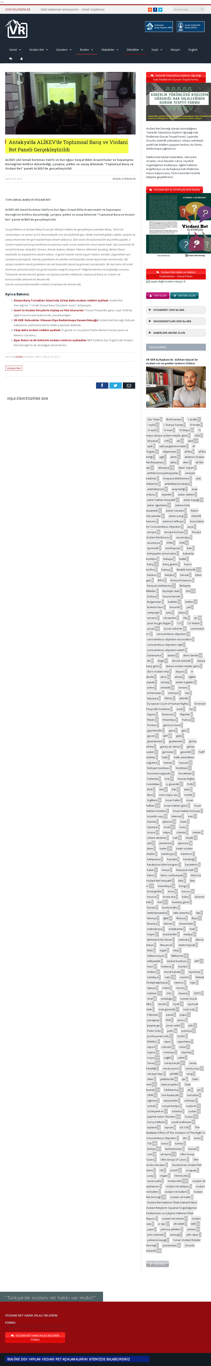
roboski (166, 1047)
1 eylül (151, 425)
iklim (187, 789)
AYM (182, 543)
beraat (184, 575)
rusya (150, 1057)
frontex (151, 725)
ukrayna (165, 1154)
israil (167, 827)
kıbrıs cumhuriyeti (172, 875)
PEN (168, 1020)
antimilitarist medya (177, 484)
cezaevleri (169, 618)
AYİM (169, 543)
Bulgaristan (154, 602)
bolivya (151, 596)
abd (190, 441)
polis (170, 1031)
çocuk (150, 628)
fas (191, 709)
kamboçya (167, 854)
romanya (169, 1052)
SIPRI (150, 1095)
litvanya (152, 923)
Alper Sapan (186, 467)
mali (192, 929)
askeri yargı (176, 516)
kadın (163, 848)
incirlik (188, 795)
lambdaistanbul (157, 913)
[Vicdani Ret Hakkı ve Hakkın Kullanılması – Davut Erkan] (168, 281)
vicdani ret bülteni (176, 1192)
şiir (183, 1079)
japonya (183, 843)
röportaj (186, 1052)
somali (151, 1106)
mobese (166, 966)
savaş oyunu (171, 1068)
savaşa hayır (155, 1074)
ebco (164, 677)
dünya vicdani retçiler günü (183, 666)
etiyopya (152, 698)
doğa (161, 661)
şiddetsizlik (167, 1079)
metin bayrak (187, 945)
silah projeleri (169, 1084)
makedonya (154, 929)
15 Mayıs (184, 430)
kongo (183, 886)
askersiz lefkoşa (173, 521)
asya (190, 526)
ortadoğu (166, 998)
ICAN (190, 784)
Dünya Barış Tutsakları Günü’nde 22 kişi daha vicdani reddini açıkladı (61, 300)
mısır (150, 966)
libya (195, 918)
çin (196, 618)
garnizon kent (171, 725)
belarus (152, 575)
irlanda (151, 821)
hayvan (183, 762)
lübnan (168, 923)
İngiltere (152, 800)
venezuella (154, 1181)
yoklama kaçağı (156, 1240)
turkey (179, 1143)
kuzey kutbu (170, 907)
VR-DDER (178, 1224)
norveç (180, 988)
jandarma (165, 843)
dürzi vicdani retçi (158, 671)
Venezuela (181, 1175)
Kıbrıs (150, 875)
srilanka (177, 1111)
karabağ (188, 859)
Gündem (62, 50)
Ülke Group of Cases (173, 1159)
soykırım (191, 1106)
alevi (186, 462)
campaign (153, 612)
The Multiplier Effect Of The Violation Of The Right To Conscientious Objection (175, 1132)
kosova (151, 897)
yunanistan (170, 1245)
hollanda (152, 779)
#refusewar (173, 419)
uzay (150, 1175)
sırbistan (189, 1100)
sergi (189, 1074)
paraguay (153, 1020)
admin (19, 356)
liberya (180, 918)
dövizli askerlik (181, 661)
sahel (181, 1057)
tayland (152, 1127)
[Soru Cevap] (51, 1292)
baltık (182, 559)
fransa (186, 720)
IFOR (150, 789)
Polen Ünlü (154, 1031)
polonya (186, 1031)
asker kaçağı (191, 500)
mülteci (151, 972)
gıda (178, 736)
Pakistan (152, 1015)
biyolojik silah (171, 591)
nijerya (151, 988)
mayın (151, 934)
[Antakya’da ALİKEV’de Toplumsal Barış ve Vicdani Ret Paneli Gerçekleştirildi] (70, 133)
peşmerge (153, 1025)
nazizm (184, 977)
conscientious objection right (165, 644)
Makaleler (107, 50)
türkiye (151, 1149)
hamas (168, 762)
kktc (180, 880)
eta (187, 693)
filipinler (185, 714)
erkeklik (165, 687)
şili (189, 1090)
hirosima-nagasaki (158, 773)
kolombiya (164, 886)
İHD (174, 789)
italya (166, 832)
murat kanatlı (172, 972)
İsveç (182, 827)
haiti (164, 757)
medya (188, 934)
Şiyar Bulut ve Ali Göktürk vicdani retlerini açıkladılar (50, 340)
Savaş (151, 1063)
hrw (167, 779)
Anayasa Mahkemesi (176, 478)
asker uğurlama (157, 505)
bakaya (168, 559)
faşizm (151, 714)
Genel (13, 50)
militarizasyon (156, 956)
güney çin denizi (170, 746)
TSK (149, 1143)
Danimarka (154, 655)
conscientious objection (171, 634)
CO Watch (194, 623)
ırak (175, 838)
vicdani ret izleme (173, 1218)
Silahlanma (171, 1090)
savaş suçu (192, 1068)
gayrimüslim (154, 730)
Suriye (189, 1116)
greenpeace (154, 741)
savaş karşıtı (172, 1063)
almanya (163, 467)
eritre (150, 687)
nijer (193, 982)
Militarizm (177, 956)
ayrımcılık (153, 548)
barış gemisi (170, 564)
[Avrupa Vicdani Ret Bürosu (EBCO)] (190, 31)
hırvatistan (185, 773)
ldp (198, 913)
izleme (196, 832)
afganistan (169, 451)
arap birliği (178, 489)
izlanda (181, 832)
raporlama (184, 1041)
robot (182, 1047)
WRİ (193, 1224)
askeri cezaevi (175, 510)
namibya (152, 977)
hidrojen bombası (158, 768)
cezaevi (152, 618)
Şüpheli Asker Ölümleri (161, 1116)
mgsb (163, 950)
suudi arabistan (181, 1122)
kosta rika (169, 897)
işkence (167, 821)
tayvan (169, 1127)
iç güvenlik (172, 784)
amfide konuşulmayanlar (162, 473)
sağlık (167, 1057)
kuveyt (151, 907)
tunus (165, 1143)
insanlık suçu (155, 816)
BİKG (161, 580)
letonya (152, 918)
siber (150, 1079)
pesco (181, 1020)
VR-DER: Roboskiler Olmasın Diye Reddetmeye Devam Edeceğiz (56, 320)
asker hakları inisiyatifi (161, 500)
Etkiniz (169, 698)
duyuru (180, 671)
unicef (174, 1170)
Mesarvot (166, 945)
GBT (165, 736)
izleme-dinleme (156, 838)
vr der (161, 1224)
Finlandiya (169, 720)
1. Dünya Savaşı (173, 425)
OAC (169, 993)
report (151, 1047)
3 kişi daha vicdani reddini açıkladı (37, 330)
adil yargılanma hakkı (172, 446)
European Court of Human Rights (167, 703)
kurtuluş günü (180, 902)
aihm (173, 457)
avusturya (153, 543)
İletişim (175, 50)
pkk (190, 1025)
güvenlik (185, 752)
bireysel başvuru (181, 580)
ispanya (152, 827)
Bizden (84, 50)
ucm (149, 1154)
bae (189, 548)
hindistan (182, 768)
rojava (151, 1052)
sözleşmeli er (155, 1111)
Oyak (176, 1004)
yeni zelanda (155, 1234)
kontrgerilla (154, 891)
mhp (176, 950)
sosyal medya (170, 1106)
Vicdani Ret (36, 50)
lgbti (165, 918)
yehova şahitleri (171, 1229)
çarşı (169, 612)
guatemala (175, 741)
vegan (164, 1175)
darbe (171, 655)
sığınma (152, 1100)
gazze (151, 736)
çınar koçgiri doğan (159, 623)
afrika (188, 451)
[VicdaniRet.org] (16, 27)
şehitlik (174, 1074)
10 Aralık (195, 425)
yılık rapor (192, 1234)
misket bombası (177, 961)
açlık (150, 446)
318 (166, 441)
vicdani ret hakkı (180, 1197)
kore (171, 891)
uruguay (191, 1170)
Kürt (160, 902)
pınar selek (173, 1025)
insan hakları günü (176, 805)
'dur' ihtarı (153, 419)
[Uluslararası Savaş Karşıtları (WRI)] (158, 31)
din (149, 661)
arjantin (166, 494)
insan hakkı (172, 800)
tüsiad (192, 1149)
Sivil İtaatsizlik (170, 1095)
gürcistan (168, 752)
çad (188, 607)
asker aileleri (186, 494)
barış (150, 564)
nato (167, 977)
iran (190, 816)
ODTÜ (197, 993)
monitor (183, 966)
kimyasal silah (185, 870)
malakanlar (176, 929)
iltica (150, 795)
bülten (189, 602)
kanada (172, 859)
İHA (161, 789)
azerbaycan (172, 548)
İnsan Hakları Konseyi (186, 811)
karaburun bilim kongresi (162, 864)
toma (197, 1138)
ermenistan (154, 693)
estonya (173, 693)
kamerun (186, 854)
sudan (192, 1111)
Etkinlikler (133, 50)
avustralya (183, 537)
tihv (185, 1138)
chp (185, 618)
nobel (166, 988)
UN (161, 1170)
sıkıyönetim (170, 1100)
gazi (184, 730)
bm (188, 591)
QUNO (181, 1036)
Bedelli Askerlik (186, 569)
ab (178, 441)
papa (183, 1015)
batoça (166, 569)
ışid (149, 843)
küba (185, 897)
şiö (199, 1090)
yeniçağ (175, 1234)
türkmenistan (173, 1149)
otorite (162, 1004)
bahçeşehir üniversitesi (161, 553)
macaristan (186, 923)
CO (179, 623)
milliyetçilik (153, 961)
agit (161, 457)
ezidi (180, 709)
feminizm (167, 714)
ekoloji (165, 682)
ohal (150, 998)
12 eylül (152, 430)
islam (183, 821)
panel (169, 1015)
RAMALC (152, 1041)
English (193, 50)
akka (173, 462)
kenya (166, 870)
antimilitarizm (155, 489)
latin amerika (181, 913)
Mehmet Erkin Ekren (159, 939)
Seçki (154, 50)
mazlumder (170, 934)
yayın (150, 1229)
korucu (186, 891)
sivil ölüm (192, 1095)
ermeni (182, 687)
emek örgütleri (185, 682)
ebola (178, 677)
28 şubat (152, 441)
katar (150, 870)
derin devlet (190, 655)
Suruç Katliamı (156, 1122)
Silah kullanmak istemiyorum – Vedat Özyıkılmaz (72, 9)
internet (176, 816)
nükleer (152, 993)
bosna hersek (171, 596)
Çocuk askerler (173, 628)
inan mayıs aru (168, 795)
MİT (197, 961)
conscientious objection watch (166, 650)
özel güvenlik (167, 1009)
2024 (197, 435)
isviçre (151, 832)
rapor (167, 1041)
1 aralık (192, 419)
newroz (179, 982)
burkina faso (155, 607)
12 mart (167, 430)
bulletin (172, 602)
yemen (191, 1229)
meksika (184, 939)
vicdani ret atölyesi (177, 1186)
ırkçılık (189, 838)
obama (182, 993)
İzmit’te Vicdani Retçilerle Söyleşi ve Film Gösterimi (49, 310)
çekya (182, 612)
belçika (169, 575)
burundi (175, 607)
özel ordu (189, 1009)
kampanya (154, 859)
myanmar (194, 972)
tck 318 (184, 1127)
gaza (172, 730)
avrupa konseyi (174, 532)
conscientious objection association (169, 639)
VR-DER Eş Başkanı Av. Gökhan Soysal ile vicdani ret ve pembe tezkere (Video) (172, 361)
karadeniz (191, 864)
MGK (150, 950)
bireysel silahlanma (159, 585)
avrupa (151, 532)
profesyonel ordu (158, 1036)
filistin (151, 720)
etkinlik (183, 698)
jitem (150, 848)
